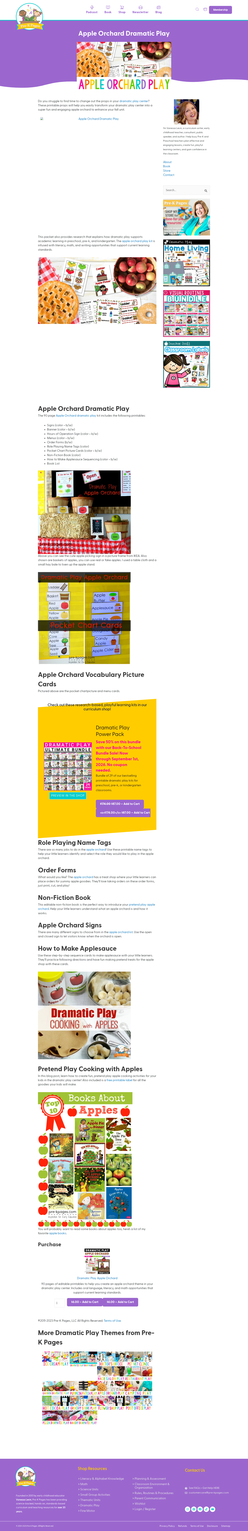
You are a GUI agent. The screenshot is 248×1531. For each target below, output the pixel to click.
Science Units (89, 1489)
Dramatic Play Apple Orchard (97, 1278)
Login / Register (145, 1509)
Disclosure (212, 1526)
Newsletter (140, 12)
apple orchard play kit (137, 241)
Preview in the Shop (68, 795)
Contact (168, 175)
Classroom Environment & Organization (152, 1486)
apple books (57, 1233)
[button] (197, 10)
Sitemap (225, 1526)
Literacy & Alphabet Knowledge (102, 1478)
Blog (158, 12)
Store (166, 170)
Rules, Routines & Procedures (154, 1493)
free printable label (119, 1080)
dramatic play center (133, 101)
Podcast (92, 12)
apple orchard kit (121, 932)
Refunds (182, 1526)
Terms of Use (197, 1526)
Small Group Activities (95, 1494)
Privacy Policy (167, 1526)
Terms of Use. (112, 1320)
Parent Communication (150, 1498)
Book (108, 12)
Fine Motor (87, 1510)
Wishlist (140, 1503)
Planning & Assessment (150, 1478)
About (167, 162)
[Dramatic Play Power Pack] (68, 766)
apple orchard (96, 849)
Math (84, 1484)
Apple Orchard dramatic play (76, 415)
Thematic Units (90, 1500)
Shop (122, 12)
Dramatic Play (90, 1505)
